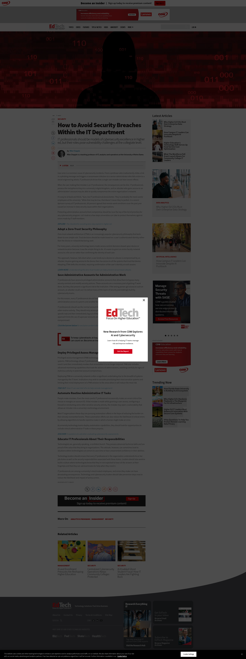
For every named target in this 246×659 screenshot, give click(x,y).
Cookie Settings (188, 654)
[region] (123, 654)
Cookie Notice (122, 656)
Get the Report (123, 351)
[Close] (242, 654)
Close (144, 300)
